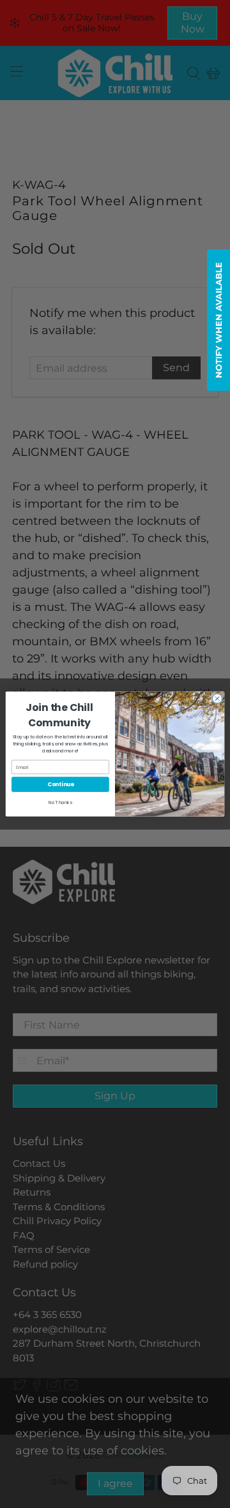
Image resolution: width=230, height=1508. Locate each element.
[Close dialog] (217, 698)
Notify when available (218, 320)
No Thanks (60, 803)
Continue (60, 784)
